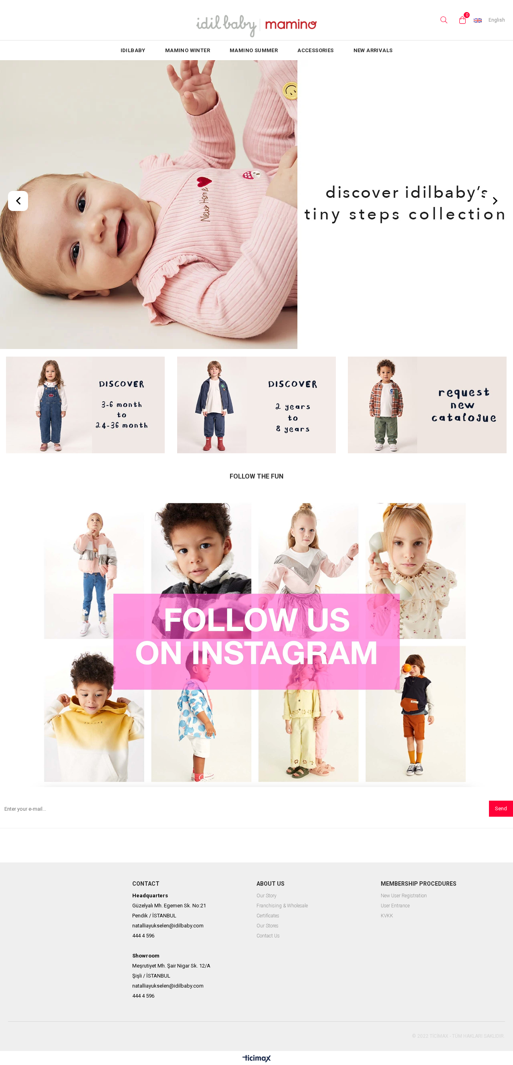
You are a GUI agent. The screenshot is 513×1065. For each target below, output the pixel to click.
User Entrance (395, 906)
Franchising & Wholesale (282, 906)
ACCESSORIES (315, 50)
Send (501, 808)
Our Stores (267, 926)
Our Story (266, 896)
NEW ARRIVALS (373, 50)
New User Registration (404, 896)
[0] (460, 20)
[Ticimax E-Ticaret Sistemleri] (256, 1059)
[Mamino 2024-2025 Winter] (256, 205)
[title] (85, 406)
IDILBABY (133, 50)
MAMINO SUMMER (254, 50)
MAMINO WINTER (187, 50)
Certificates (267, 916)
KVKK (387, 916)
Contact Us (268, 936)
